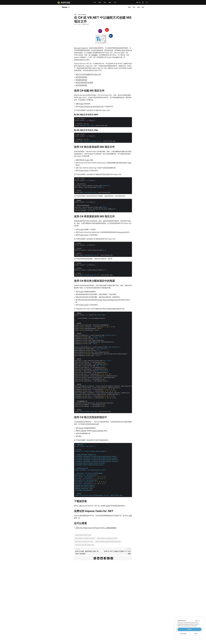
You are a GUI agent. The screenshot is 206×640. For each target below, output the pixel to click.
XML (80, 97)
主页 (75, 14)
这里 (130, 515)
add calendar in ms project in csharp (84, 538)
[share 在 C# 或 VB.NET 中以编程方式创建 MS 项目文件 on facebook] (105, 558)
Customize (183, 633)
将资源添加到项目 (81, 80)
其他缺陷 (94, 55)
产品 (95, 2)
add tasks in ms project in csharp (84, 541)
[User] (143, 2)
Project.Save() (84, 170)
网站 (110, 2)
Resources (121, 232)
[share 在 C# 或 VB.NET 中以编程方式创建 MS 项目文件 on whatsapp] (108, 558)
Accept (189, 629)
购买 (100, 2)
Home (64, 7)
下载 (80, 506)
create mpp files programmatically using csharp (107, 541)
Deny (195, 633)
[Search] (147, 2)
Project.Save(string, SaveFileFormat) (91, 106)
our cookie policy (193, 625)
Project (81, 104)
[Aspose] (63, 2)
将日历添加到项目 (81, 85)
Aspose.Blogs (82, 14)
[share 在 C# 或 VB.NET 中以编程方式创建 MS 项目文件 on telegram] (112, 558)
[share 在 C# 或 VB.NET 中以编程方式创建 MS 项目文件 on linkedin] (98, 558)
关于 (115, 2)
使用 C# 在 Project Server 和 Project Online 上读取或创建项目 (96, 528)
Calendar (83, 431)
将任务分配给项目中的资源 (84, 82)
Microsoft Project (80, 48)
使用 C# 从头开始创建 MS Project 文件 (88, 74)
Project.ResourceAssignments (108, 300)
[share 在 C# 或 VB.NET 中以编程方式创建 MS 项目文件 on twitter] (95, 558)
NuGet (108, 506)
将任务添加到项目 (81, 77)
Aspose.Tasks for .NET (81, 59)
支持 (105, 2)
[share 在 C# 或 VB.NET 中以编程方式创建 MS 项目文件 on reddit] (101, 558)
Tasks (129, 163)
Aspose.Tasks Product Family (83, 535)
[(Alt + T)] (69, 7)
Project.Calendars (98, 431)
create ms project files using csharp (84, 545)
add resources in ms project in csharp (107, 538)
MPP (75, 95)
